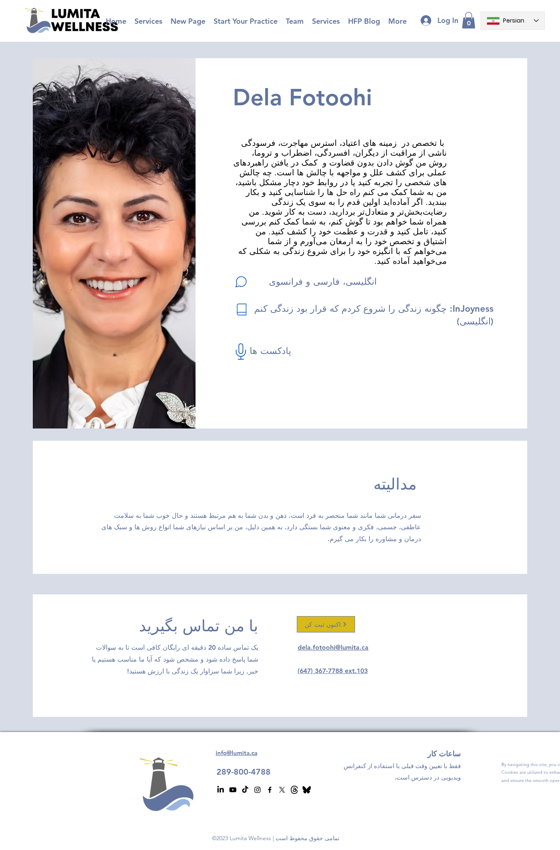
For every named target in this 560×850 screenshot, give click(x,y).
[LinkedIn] (220, 790)
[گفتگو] (241, 282)
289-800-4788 (243, 772)
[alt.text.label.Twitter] (282, 790)
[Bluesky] (307, 790)
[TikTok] (245, 790)
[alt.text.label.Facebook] (270, 790)
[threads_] (294, 790)
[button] (469, 20)
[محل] (241, 309)
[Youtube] (233, 790)
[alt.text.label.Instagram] (257, 790)
